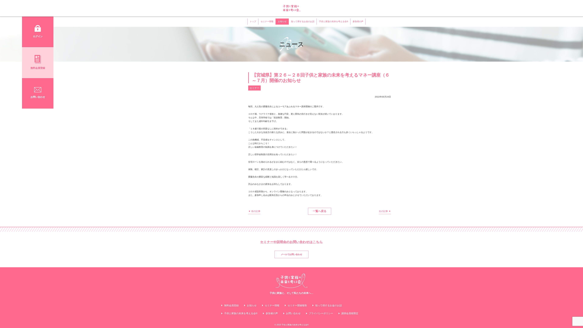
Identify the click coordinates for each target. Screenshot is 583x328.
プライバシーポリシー (321, 313)
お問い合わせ (293, 313)
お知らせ (282, 21)
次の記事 (383, 211)
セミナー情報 (267, 21)
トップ (253, 21)
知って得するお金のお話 (302, 21)
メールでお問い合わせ (291, 254)
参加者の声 (358, 21)
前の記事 (255, 211)
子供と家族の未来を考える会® (291, 8)
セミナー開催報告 (297, 305)
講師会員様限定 (349, 313)
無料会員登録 (231, 305)
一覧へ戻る (319, 211)
